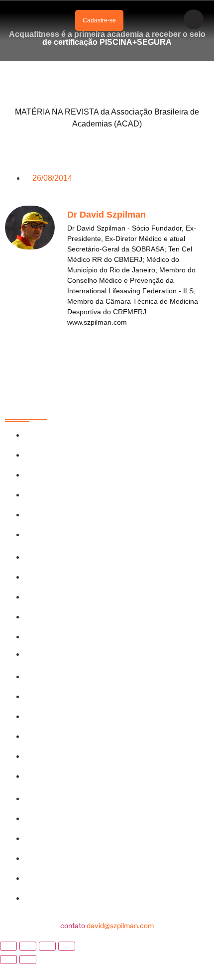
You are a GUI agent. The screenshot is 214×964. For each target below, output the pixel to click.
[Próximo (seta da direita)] (27, 959)
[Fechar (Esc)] (66, 946)
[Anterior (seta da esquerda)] (8, 959)
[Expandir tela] (27, 946)
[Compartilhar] (47, 946)
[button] (59, 20)
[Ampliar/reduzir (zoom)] (8, 946)
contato (107, 926)
